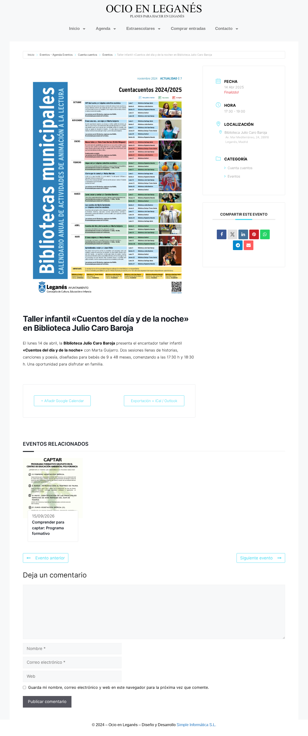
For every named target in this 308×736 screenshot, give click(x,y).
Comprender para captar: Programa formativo (48, 528)
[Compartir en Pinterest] (254, 234)
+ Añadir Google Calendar (62, 400)
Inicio (74, 28)
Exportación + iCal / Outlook (154, 400)
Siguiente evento (256, 558)
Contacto (223, 28)
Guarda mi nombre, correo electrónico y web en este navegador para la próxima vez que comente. (118, 687)
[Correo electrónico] (248, 245)
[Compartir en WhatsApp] (265, 234)
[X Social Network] (232, 234)
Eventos (108, 54)
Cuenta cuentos (87, 54)
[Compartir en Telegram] (238, 245)
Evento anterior (50, 558)
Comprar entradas (188, 28)
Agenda (103, 28)
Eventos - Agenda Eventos (56, 54)
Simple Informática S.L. (196, 725)
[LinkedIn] (243, 234)
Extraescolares (140, 28)
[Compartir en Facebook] (221, 234)
